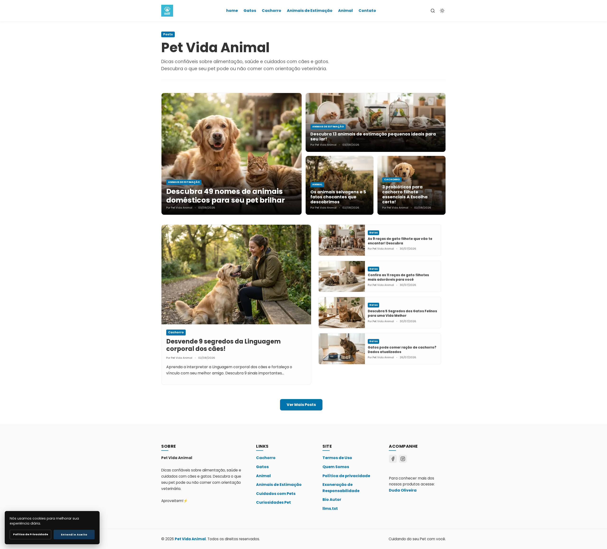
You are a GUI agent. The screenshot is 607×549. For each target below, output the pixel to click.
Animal (345, 10)
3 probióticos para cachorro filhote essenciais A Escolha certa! (405, 194)
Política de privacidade (346, 476)
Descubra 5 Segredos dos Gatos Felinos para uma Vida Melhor (402, 313)
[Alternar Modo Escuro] (442, 10)
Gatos (250, 10)
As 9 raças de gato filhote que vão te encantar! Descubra (400, 241)
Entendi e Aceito (74, 534)
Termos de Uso (337, 458)
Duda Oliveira (403, 490)
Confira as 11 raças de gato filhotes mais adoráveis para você (398, 277)
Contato (367, 10)
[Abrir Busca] (432, 10)
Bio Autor (331, 499)
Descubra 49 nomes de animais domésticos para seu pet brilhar (225, 195)
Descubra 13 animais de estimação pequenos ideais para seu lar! (373, 136)
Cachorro (271, 10)
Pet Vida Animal (190, 538)
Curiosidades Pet (273, 502)
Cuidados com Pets (275, 493)
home (232, 10)
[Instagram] (403, 459)
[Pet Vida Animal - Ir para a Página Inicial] (167, 11)
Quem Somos (335, 467)
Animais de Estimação (309, 10)
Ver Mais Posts (301, 404)
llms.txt (330, 508)
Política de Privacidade (30, 534)
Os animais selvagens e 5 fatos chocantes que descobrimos (338, 197)
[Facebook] (393, 459)
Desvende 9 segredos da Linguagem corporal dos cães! (223, 345)
